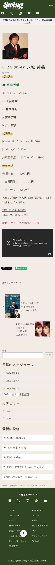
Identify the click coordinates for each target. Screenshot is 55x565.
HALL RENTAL (16, 536)
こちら (27, 22)
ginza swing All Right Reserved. (31, 560)
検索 (4, 350)
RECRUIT (13, 546)
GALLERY (36, 515)
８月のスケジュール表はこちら (20, 476)
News (8, 418)
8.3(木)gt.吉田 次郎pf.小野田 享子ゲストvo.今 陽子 (30, 307)
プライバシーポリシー (18, 541)
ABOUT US (14, 515)
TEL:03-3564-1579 (14, 210)
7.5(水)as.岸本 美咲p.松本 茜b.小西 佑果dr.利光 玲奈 (25, 329)
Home (5, 485)
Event (6, 73)
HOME (12, 510)
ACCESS (35, 541)
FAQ (33, 530)
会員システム (15, 530)
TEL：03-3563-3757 (15, 215)
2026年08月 (12, 373)
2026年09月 (12, 381)
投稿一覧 (14, 485)
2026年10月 (12, 388)
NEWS (12, 520)
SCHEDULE (37, 510)
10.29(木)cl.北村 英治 (14, 437)
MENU (35, 520)
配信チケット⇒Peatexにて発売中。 (23, 223)
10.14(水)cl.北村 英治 (14, 447)
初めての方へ (15, 525)
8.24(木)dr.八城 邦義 (36, 485)
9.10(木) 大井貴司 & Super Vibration (23, 467)
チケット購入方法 (40, 525)
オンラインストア (40, 536)
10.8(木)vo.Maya (12, 457)
